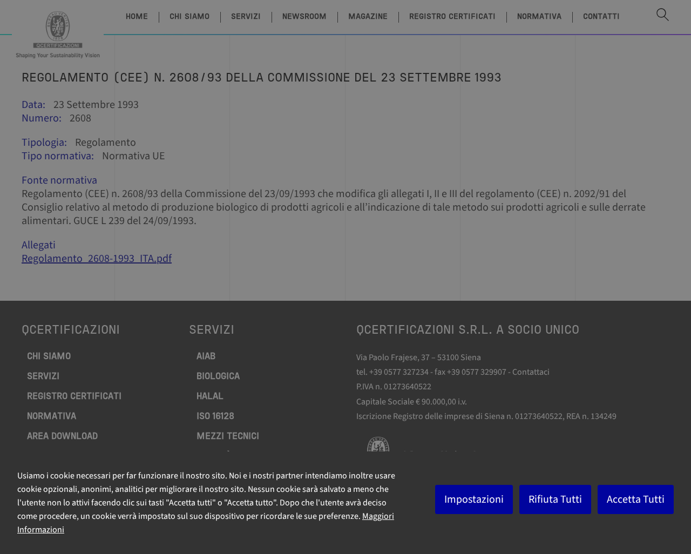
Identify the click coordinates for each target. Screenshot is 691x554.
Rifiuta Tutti (555, 499)
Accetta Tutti (636, 499)
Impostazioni (474, 499)
